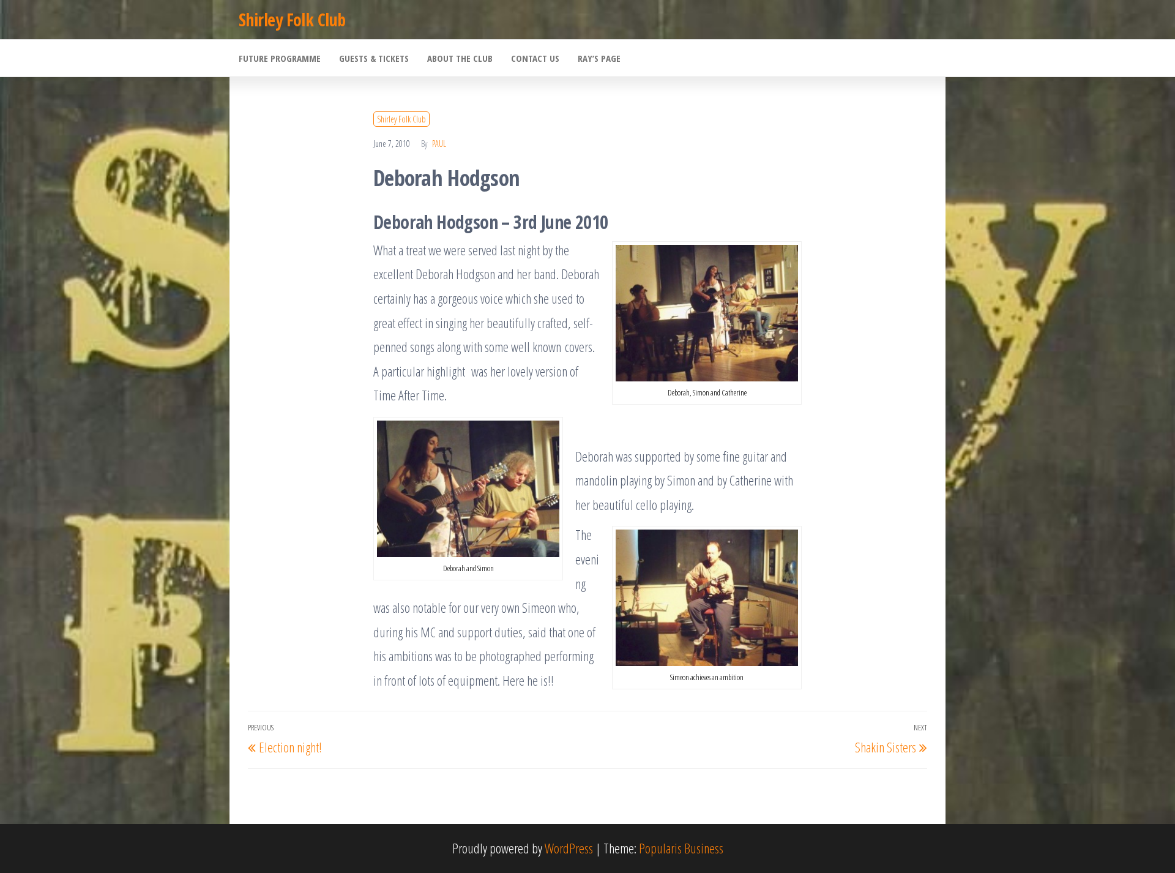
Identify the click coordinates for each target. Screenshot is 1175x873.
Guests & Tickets (374, 58)
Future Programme (280, 58)
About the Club (460, 58)
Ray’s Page (599, 58)
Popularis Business (681, 848)
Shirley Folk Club (292, 19)
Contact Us (535, 58)
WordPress (569, 848)
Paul (439, 143)
